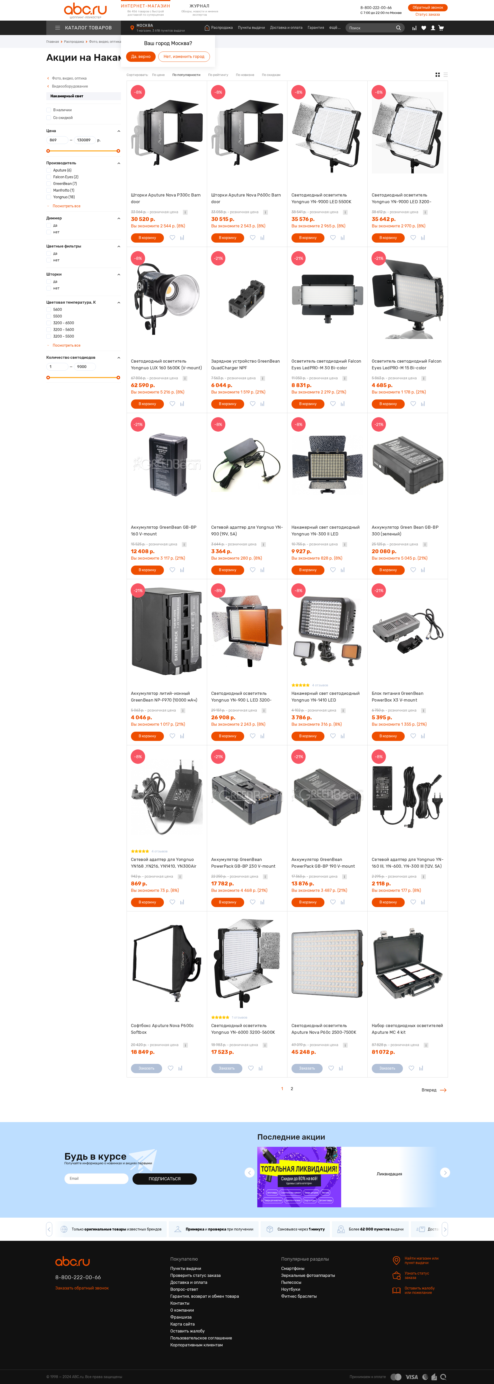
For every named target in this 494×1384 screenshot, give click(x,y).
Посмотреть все (66, 206)
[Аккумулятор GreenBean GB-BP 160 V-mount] (167, 465)
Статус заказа (428, 14)
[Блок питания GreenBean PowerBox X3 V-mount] (408, 631)
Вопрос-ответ (184, 1289)
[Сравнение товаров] (414, 28)
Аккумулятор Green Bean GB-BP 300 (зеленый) (405, 530)
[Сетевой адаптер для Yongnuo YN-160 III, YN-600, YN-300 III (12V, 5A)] (408, 797)
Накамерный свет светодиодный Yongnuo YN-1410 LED (326, 697)
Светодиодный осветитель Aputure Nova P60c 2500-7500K (324, 1029)
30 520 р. (143, 219)
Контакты (179, 1303)
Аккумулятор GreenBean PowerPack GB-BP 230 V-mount (243, 863)
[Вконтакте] (59, 1312)
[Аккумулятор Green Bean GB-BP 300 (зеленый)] (408, 465)
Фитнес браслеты (299, 1296)
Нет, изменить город (184, 56)
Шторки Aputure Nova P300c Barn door (166, 198)
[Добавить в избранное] (172, 238)
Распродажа (222, 27)
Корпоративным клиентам (196, 1345)
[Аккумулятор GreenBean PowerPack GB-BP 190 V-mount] (327, 797)
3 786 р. (302, 717)
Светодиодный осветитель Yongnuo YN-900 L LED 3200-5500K (241, 697)
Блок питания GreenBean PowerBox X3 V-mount (398, 697)
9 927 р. (302, 551)
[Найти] (398, 27)
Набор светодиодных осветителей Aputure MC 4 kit (407, 1029)
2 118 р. (381, 884)
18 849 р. (143, 1052)
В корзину (147, 238)
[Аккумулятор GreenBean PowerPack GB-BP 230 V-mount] (247, 797)
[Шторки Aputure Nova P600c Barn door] (247, 133)
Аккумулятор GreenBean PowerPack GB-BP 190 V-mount (323, 863)
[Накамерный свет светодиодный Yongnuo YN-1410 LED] (327, 631)
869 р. (139, 884)
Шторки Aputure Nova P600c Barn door (246, 198)
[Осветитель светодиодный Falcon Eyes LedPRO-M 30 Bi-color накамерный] (327, 299)
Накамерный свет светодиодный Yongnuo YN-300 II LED (326, 530)
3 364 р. (221, 551)
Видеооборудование (69, 86)
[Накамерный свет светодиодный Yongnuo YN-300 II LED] (327, 465)
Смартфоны (292, 1268)
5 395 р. (382, 717)
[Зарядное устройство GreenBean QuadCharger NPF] (247, 299)
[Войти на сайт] (433, 28)
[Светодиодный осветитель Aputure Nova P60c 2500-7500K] (327, 963)
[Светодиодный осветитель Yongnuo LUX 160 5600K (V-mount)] (167, 299)
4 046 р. (141, 717)
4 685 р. (382, 385)
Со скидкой (63, 118)
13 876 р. (303, 884)
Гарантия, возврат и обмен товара (204, 1296)
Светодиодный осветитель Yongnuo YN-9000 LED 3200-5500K (401, 198)
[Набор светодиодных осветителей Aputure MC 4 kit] (408, 963)
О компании (182, 1310)
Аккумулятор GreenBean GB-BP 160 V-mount (164, 530)
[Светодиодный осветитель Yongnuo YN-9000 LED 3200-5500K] (408, 133)
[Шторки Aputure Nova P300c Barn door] (167, 133)
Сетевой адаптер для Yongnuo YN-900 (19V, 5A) (247, 530)
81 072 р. (383, 1052)
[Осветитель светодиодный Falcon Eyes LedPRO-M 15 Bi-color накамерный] (408, 299)
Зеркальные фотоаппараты (308, 1275)
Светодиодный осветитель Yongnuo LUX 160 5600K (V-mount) (166, 364)
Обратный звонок (428, 7)
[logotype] (83, 10)
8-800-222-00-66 (376, 8)
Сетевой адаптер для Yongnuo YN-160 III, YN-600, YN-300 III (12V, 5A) (408, 863)
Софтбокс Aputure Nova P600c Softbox (162, 1029)
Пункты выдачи (251, 27)
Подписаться (165, 1178)
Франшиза (181, 1317)
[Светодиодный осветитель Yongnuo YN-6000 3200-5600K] (247, 963)
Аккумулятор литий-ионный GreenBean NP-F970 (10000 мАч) (164, 697)
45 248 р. (304, 1052)
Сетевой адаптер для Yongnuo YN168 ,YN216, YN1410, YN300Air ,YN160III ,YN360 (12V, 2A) (164, 863)
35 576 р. (303, 219)
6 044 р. (221, 385)
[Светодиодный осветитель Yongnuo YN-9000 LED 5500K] (327, 133)
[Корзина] (443, 28)
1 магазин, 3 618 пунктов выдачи (161, 30)
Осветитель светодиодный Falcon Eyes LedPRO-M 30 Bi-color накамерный (326, 364)
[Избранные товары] (423, 28)
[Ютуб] (81, 1312)
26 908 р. (223, 717)
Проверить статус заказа (195, 1275)
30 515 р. (222, 219)
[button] (249, 1172)
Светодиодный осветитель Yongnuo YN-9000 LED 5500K (321, 198)
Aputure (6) (62, 170)
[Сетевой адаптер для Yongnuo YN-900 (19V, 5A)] (247, 465)
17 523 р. (222, 1052)
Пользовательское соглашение (201, 1338)
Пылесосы (291, 1282)
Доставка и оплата (286, 27)
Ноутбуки (290, 1289)
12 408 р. (143, 551)
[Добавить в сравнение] (182, 238)
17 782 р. (222, 884)
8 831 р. (302, 385)
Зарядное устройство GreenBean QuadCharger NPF (245, 364)
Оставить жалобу (187, 1331)
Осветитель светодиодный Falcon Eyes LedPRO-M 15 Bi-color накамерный (407, 364)
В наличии (62, 110)
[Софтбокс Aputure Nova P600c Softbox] (167, 963)
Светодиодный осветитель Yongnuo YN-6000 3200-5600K (243, 1029)
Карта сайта (182, 1324)
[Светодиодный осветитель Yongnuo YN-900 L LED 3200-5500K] (247, 631)
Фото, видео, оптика (69, 78)
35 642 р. (384, 219)
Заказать (146, 1068)
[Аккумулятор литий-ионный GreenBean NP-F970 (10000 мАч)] (167, 631)
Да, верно (141, 56)
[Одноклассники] (70, 1312)
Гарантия (316, 27)
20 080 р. (384, 551)
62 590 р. (143, 385)
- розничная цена (154, 212)
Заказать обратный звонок (82, 1288)
